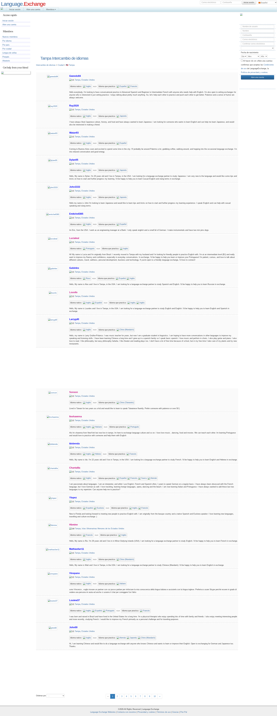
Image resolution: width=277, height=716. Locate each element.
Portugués (89, 248)
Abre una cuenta (33, 9)
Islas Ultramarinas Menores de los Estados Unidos (103, 528)
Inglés (88, 86)
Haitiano (98, 427)
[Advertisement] (257, 137)
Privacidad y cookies (146, 712)
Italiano (122, 583)
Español (122, 86)
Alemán (153, 478)
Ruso (87, 278)
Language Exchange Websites (103, 712)
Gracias (175, 712)
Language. (23, 4)
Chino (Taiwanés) (126, 402)
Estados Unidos (88, 80)
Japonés (123, 116)
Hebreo (97, 454)
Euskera (100, 508)
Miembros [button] (50, 9)
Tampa (77, 80)
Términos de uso (164, 712)
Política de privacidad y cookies (254, 72)
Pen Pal (183, 712)
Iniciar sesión (14, 9)
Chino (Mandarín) (126, 330)
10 (155, 696)
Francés (133, 86)
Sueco (144, 478)
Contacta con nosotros (126, 712)
